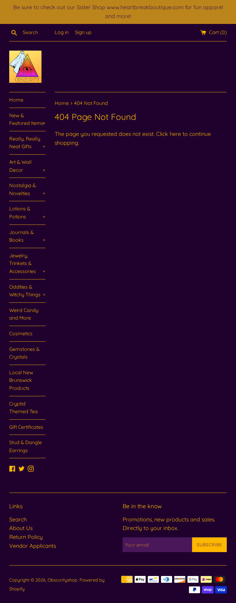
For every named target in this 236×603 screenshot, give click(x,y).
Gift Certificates (26, 427)
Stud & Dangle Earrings (25, 446)
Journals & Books (27, 236)
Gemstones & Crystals (24, 353)
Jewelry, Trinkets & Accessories (27, 263)
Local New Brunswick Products (21, 380)
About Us (21, 528)
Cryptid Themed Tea (23, 408)
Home (16, 100)
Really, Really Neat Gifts (27, 143)
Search (18, 519)
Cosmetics (21, 333)
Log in (62, 32)
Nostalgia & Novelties (27, 189)
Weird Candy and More (23, 314)
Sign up (83, 32)
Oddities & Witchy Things (27, 291)
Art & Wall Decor (27, 166)
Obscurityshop (62, 580)
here (175, 133)
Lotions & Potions (27, 212)
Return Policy (26, 536)
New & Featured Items (27, 119)
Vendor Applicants (32, 545)
